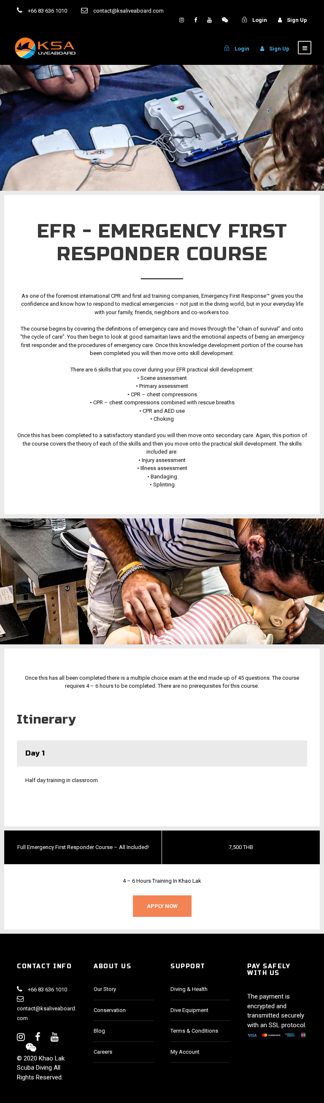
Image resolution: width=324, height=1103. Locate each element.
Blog (99, 1031)
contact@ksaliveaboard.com (46, 1013)
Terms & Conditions (194, 1031)
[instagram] (182, 20)
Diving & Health (189, 989)
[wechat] (225, 20)
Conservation (110, 1010)
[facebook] (196, 20)
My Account (185, 1052)
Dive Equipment (189, 1010)
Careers (103, 1052)
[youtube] (210, 20)
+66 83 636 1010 (47, 11)
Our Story (105, 989)
